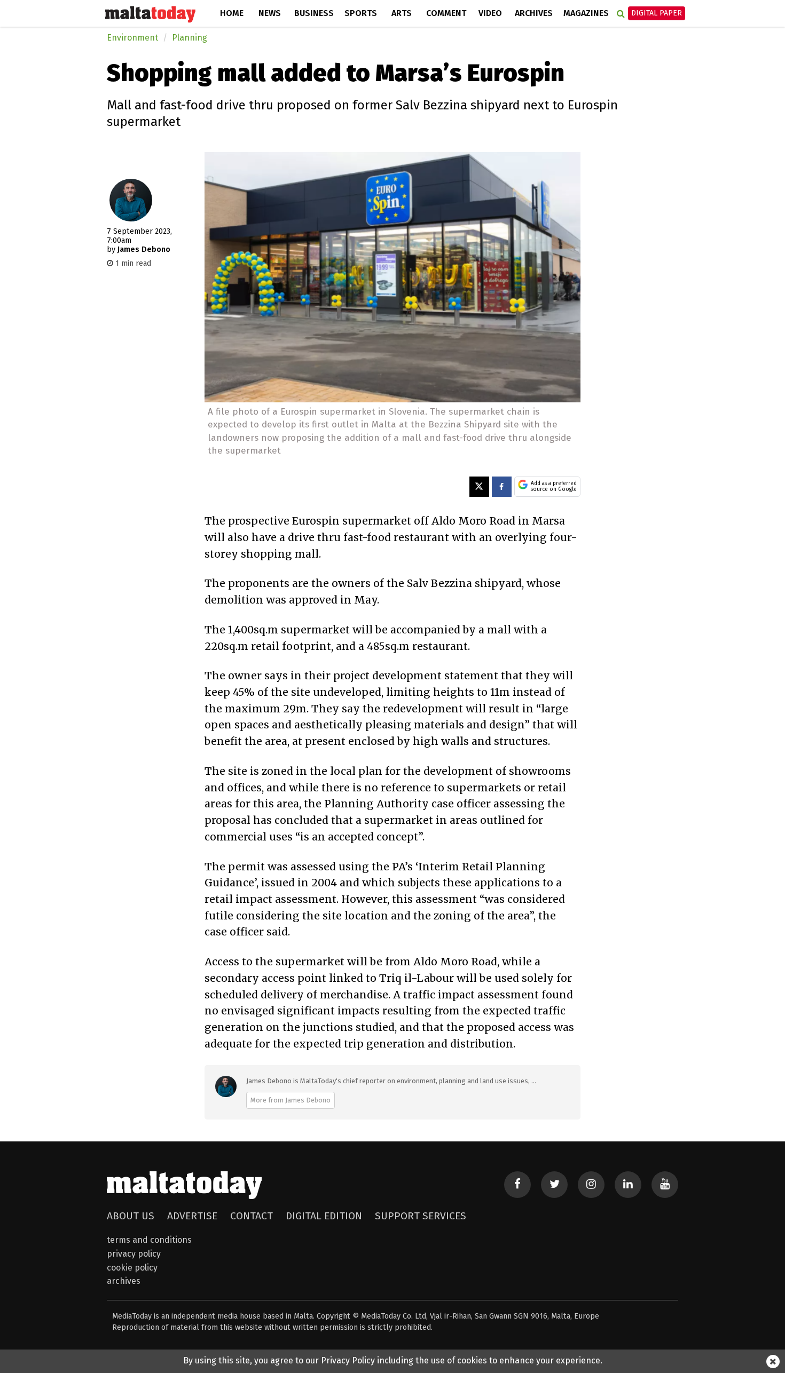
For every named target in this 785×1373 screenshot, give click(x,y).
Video (490, 13)
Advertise (192, 1216)
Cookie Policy (132, 1268)
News (269, 13)
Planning (189, 38)
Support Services (420, 1216)
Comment (446, 13)
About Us (130, 1216)
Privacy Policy (134, 1254)
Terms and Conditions (149, 1240)
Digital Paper (656, 13)
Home (232, 13)
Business (314, 13)
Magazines (586, 13)
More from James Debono (290, 1100)
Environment (132, 38)
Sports (360, 13)
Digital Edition (324, 1216)
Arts (401, 13)
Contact (251, 1216)
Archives (534, 13)
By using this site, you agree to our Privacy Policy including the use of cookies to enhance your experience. (392, 1360)
